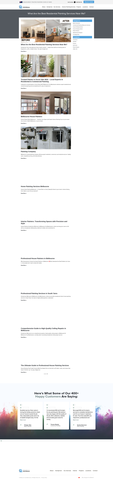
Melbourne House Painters (31, 117)
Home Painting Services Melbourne (35, 186)
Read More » (24, 51)
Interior (75, 470)
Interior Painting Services (68, 6)
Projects (78, 6)
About (43, 6)
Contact (91, 6)
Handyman (49, 6)
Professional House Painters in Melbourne (38, 258)
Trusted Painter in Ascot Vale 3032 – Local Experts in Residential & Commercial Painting (42, 81)
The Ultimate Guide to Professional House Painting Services (45, 365)
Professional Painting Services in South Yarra (39, 293)
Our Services (57, 6)
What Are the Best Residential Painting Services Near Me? (44, 45)
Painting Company (28, 152)
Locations (85, 6)
